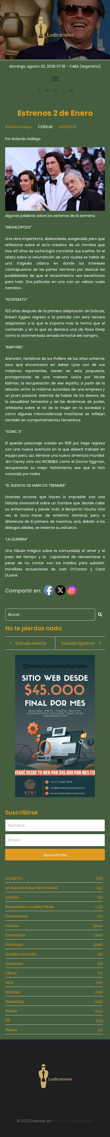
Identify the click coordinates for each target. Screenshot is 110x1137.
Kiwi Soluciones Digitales (73, 1121)
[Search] (100, 615)
